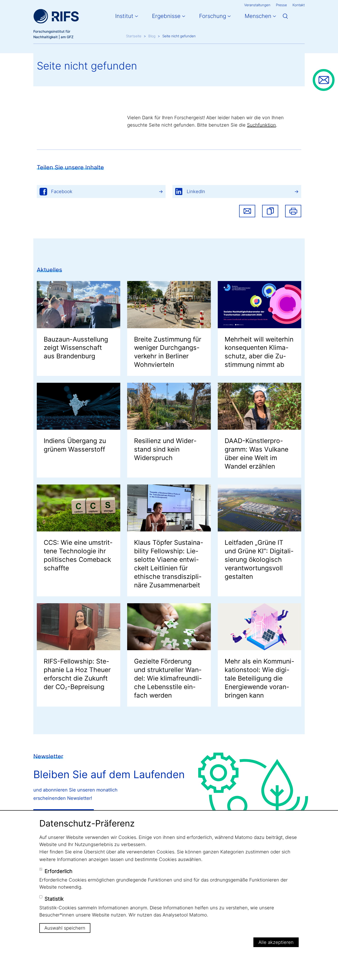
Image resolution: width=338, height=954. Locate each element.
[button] (270, 211)
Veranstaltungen (257, 5)
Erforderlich (58, 870)
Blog (151, 36)
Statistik (54, 898)
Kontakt (298, 5)
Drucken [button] (293, 211)
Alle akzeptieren (276, 942)
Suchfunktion (261, 125)
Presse (281, 5)
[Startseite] (56, 16)
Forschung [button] (212, 16)
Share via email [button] (247, 211)
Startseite (133, 36)
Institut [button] (124, 16)
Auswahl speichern (64, 928)
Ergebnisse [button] (166, 16)
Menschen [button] (258, 16)
